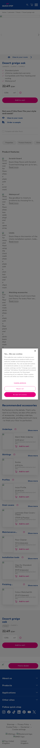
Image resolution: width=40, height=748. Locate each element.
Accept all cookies (20, 394)
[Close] (35, 351)
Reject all (20, 389)
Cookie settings (20, 383)
